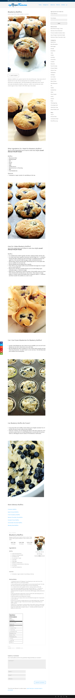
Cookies (52, 61)
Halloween (53, 72)
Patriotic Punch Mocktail (56, 30)
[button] (27, 342)
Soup (52, 100)
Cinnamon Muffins (12, 509)
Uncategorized (54, 105)
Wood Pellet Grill (55, 109)
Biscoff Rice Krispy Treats (57, 28)
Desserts (53, 63)
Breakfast (21, 14)
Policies (58, 4)
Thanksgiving (54, 103)
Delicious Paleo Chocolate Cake (58, 37)
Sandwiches (53, 90)
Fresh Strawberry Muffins (14, 514)
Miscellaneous (54, 83)
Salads (52, 87)
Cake (52, 53)
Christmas (53, 59)
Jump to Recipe (14, 75)
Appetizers (53, 42)
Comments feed (54, 118)
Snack (52, 96)
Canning (53, 57)
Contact (63, 4)
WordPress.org (54, 121)
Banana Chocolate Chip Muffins (15, 517)
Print (39, 555)
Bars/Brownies (54, 44)
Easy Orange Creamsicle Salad (58, 35)
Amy (9, 14)
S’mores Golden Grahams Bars (58, 33)
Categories (45, 4)
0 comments (26, 14)
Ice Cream (53, 77)
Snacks (52, 98)
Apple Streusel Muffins (13, 512)
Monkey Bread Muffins (13, 525)
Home (40, 4)
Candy (52, 55)
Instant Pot (53, 79)
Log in (52, 114)
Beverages (53, 46)
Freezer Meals (54, 68)
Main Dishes (53, 81)
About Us (53, 4)
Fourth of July (54, 66)
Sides (52, 92)
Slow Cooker (53, 94)
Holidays (53, 74)
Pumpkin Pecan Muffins (13, 520)
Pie (51, 85)
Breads (18, 14)
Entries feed (53, 116)
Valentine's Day (54, 107)
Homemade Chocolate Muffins (15, 522)
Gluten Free (53, 70)
